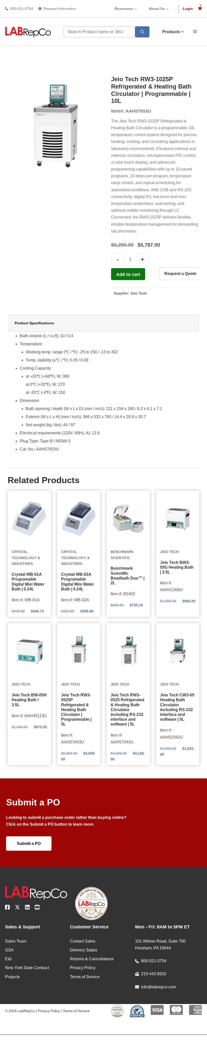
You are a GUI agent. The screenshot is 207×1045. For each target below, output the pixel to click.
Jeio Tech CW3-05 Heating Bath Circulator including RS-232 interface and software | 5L (177, 707)
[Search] (142, 31)
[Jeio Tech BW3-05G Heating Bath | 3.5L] (177, 518)
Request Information (59, 9)
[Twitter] (17, 908)
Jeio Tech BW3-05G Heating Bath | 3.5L (177, 567)
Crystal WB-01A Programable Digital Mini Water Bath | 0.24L (28, 581)
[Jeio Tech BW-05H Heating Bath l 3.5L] (29, 651)
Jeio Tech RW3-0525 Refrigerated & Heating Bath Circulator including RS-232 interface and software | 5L (127, 709)
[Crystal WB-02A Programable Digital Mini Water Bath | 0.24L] (78, 518)
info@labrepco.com (158, 987)
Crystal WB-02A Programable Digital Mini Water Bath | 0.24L (77, 581)
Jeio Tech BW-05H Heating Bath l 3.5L (29, 700)
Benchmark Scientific (122, 555)
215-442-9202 (153, 974)
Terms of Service (76, 1011)
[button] (195, 31)
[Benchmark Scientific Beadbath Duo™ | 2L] (128, 518)
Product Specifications (34, 323)
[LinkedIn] (27, 908)
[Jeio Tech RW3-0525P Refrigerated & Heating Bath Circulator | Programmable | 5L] (78, 651)
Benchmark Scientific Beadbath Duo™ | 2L (127, 575)
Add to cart (128, 274)
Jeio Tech (138, 293)
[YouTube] (37, 908)
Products (171, 32)
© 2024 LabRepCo (20, 1011)
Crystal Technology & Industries (26, 558)
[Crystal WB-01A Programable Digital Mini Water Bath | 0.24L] (29, 518)
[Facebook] (7, 908)
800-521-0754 (21, 9)
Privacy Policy (49, 1011)
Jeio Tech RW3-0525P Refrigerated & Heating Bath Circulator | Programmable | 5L (76, 709)
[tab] (103, 323)
